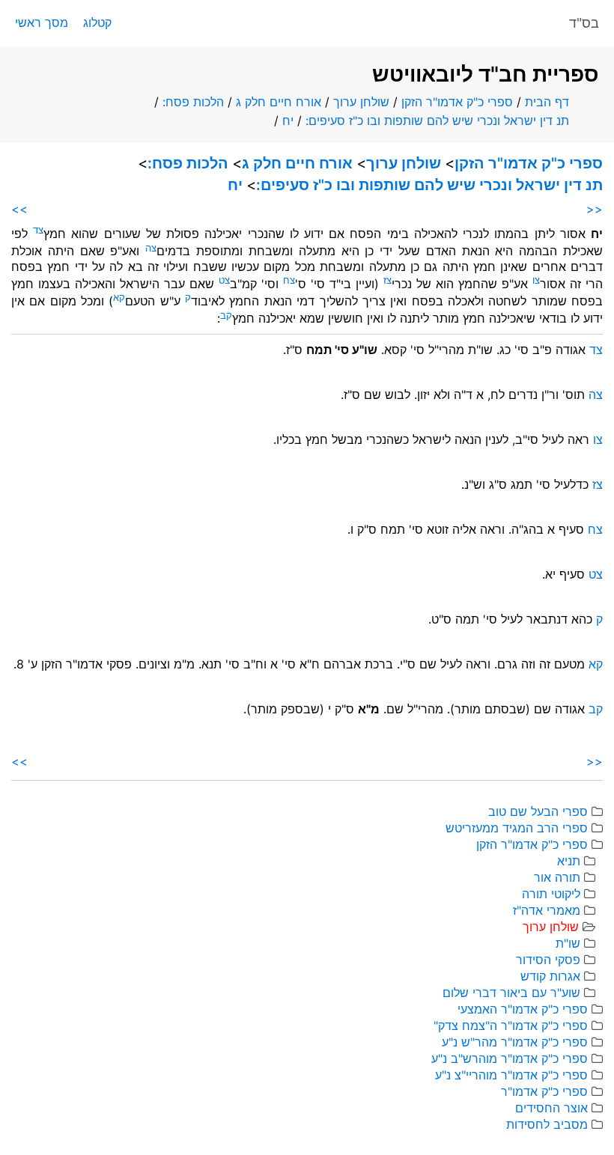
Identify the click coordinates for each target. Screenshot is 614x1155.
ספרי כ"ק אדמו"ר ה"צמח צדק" (511, 1025)
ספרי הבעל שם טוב (538, 811)
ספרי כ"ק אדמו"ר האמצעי (523, 1009)
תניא (568, 860)
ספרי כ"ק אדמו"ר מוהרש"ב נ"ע (509, 1058)
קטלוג (97, 22)
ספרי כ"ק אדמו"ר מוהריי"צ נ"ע (511, 1074)
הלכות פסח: (193, 101)
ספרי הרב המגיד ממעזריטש (517, 827)
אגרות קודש (550, 976)
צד (596, 349)
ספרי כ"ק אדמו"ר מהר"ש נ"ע (515, 1041)
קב (596, 708)
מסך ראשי (41, 22)
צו (598, 439)
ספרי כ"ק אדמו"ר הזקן (457, 101)
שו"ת (568, 943)
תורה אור (557, 877)
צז (597, 484)
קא (596, 663)
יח (288, 120)
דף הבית (547, 101)
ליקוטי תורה (551, 893)
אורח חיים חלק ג (278, 101)
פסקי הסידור (548, 959)
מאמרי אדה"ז (546, 910)
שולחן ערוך (361, 101)
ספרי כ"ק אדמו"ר (544, 1091)
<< (594, 208)
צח (595, 529)
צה (596, 394)
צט (596, 574)
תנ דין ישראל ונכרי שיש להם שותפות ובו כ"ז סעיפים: (437, 120)
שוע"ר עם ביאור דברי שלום (511, 992)
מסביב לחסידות (547, 1124)
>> (19, 208)
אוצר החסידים (551, 1107)
